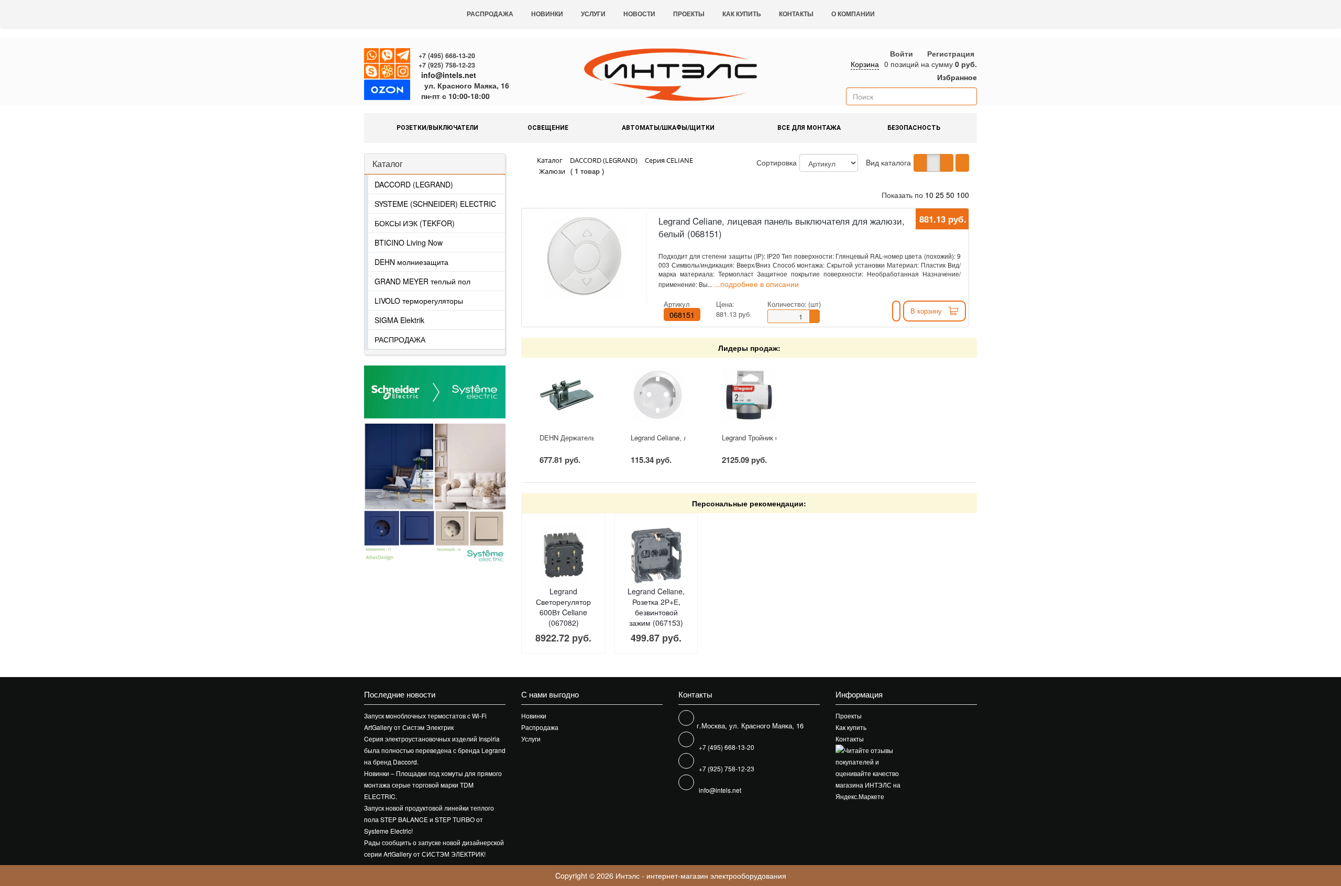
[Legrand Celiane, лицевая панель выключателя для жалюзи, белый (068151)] (584, 256)
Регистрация (950, 53)
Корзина (865, 64)
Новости (639, 13)
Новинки (547, 13)
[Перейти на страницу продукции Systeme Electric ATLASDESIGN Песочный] (470, 494)
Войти (901, 53)
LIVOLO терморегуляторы (419, 300)
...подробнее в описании (756, 283)
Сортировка (776, 162)
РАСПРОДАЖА (400, 339)
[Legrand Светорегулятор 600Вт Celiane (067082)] (563, 555)
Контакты (796, 13)
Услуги (593, 13)
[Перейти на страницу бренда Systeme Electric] (434, 392)
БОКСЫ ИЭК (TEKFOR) (415, 223)
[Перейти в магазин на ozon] (387, 92)
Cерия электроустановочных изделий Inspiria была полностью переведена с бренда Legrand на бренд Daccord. (434, 750)
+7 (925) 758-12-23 (447, 65)
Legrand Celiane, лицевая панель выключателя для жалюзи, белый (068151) (781, 227)
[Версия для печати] (962, 163)
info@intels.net (448, 75)
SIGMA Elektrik (399, 320)
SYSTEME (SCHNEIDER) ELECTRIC (435, 203)
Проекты (689, 13)
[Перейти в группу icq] (387, 72)
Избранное (956, 77)
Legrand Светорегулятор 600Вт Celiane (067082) (563, 607)
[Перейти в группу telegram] (403, 56)
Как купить (741, 13)
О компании (853, 13)
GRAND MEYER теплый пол (422, 281)
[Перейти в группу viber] (387, 56)
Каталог (387, 164)
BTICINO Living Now (409, 242)
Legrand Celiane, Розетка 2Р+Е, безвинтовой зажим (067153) (656, 607)
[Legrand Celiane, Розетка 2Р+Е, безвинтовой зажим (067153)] (656, 555)
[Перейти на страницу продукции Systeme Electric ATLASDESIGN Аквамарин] (399, 494)
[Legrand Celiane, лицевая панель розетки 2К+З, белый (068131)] (658, 395)
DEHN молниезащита (411, 262)
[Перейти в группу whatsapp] (372, 56)
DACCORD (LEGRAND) (414, 184)
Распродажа (490, 13)
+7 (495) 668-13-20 (447, 55)
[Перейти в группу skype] (372, 72)
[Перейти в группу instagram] (403, 72)
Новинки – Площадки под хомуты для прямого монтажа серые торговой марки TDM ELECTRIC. (433, 785)
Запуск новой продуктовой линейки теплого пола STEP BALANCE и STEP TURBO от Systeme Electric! (429, 819)
